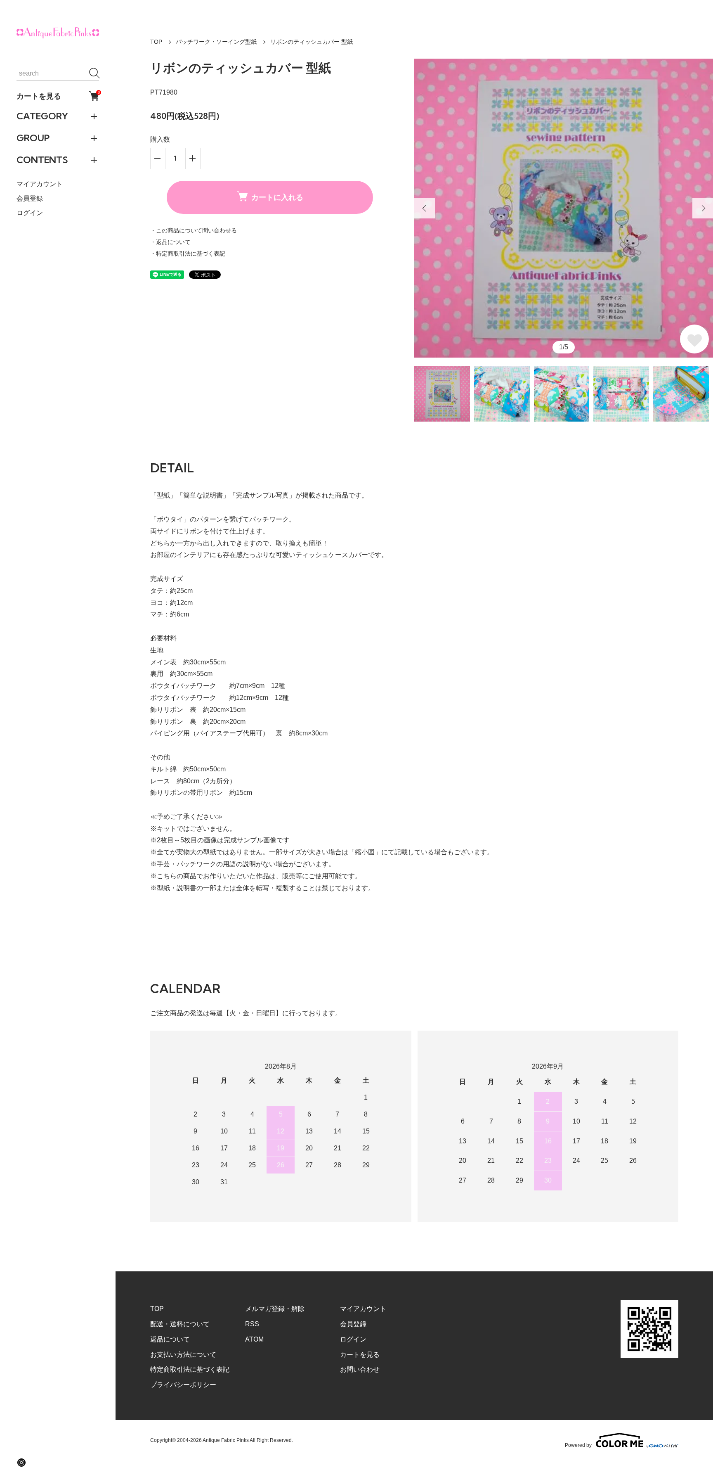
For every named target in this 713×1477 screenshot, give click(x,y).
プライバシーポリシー (183, 1384)
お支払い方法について (183, 1354)
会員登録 (30, 198)
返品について (170, 1339)
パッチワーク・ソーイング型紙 (216, 41)
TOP (156, 41)
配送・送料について (180, 1324)
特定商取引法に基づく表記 (189, 1369)
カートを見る (58, 96)
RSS (252, 1324)
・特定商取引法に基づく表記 (187, 253)
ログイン (30, 212)
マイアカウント (40, 183)
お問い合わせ (360, 1369)
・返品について (170, 242)
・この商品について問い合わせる (193, 230)
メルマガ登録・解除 (275, 1308)
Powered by (578, 1445)
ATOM (254, 1339)
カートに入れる (277, 197)
